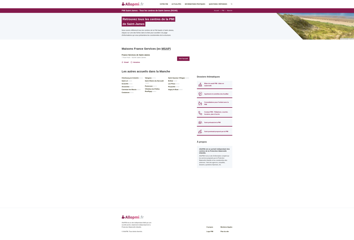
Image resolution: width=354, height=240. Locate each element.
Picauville (173, 87)
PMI (223, 10)
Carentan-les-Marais (131, 89)
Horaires (136, 62)
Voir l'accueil (183, 58)
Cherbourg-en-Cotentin (132, 78)
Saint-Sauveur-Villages (178, 78)
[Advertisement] (214, 60)
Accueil (216, 10)
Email (126, 62)
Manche (229, 10)
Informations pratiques (195, 4)
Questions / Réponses (218, 4)
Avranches (127, 87)
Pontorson (151, 86)
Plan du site (225, 231)
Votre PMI (164, 4)
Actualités (176, 4)
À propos (209, 227)
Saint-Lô (127, 81)
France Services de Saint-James (136, 55)
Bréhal (172, 81)
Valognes (150, 78)
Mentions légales (226, 227)
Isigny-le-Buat (175, 89)
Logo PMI (209, 231)
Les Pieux (173, 84)
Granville (127, 84)
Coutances (128, 92)
